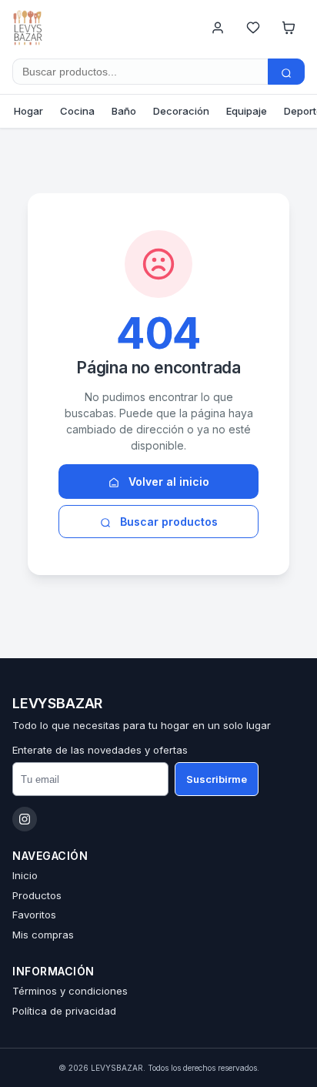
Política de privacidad (64, 1011)
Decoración (181, 111)
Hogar (28, 111)
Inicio (25, 875)
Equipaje (246, 111)
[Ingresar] (218, 28)
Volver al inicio (167, 481)
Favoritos (34, 914)
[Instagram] (24, 819)
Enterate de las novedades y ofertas (100, 750)
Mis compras (43, 934)
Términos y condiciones (70, 991)
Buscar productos (167, 521)
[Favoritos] (253, 28)
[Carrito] (288, 28)
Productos (37, 895)
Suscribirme (216, 779)
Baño (124, 111)
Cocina (77, 111)
